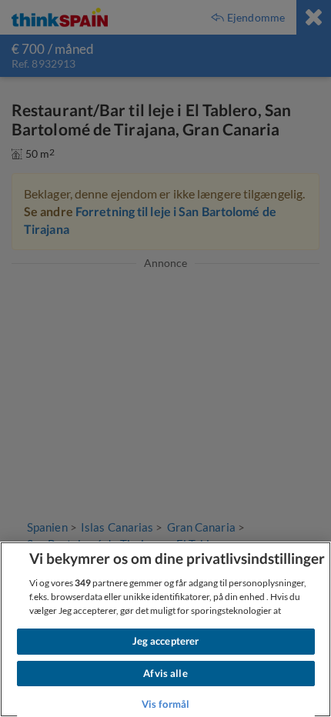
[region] (165, 629)
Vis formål (165, 704)
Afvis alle (165, 673)
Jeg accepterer (165, 641)
